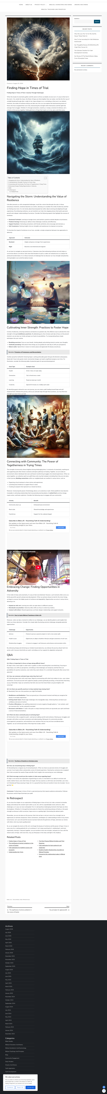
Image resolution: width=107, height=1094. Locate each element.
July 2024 (8, 1010)
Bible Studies (9, 1041)
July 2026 (8, 932)
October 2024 (9, 1000)
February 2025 (9, 990)
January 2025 (9, 993)
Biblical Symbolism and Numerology (15, 1048)
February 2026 (9, 949)
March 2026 (8, 946)
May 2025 (8, 980)
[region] (20, 1082)
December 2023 (10, 1034)
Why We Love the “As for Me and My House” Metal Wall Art (85, 35)
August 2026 (9, 929)
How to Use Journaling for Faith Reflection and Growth (86, 40)
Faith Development (10, 1072)
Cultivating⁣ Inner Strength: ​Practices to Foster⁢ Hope (22, 182)
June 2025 (8, 976)
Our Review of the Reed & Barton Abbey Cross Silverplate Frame (86, 57)
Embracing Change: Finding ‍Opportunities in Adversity (22, 186)
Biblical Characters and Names (60, 4)
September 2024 (10, 1003)
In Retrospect (12, 190)
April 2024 (8, 1020)
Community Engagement (12, 1058)
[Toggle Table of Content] (44, 178)
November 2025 (10, 959)
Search (76, 18)
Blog (6, 1055)
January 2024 (9, 1030)
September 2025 (10, 966)
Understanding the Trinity (16, 852)
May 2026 (8, 939)
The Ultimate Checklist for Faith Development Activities (83, 52)
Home (21, 4)
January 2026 (9, 953)
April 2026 (8, 943)
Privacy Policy (40, 4)
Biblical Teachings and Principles (53, 9)
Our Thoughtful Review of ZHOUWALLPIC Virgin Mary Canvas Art (86, 46)
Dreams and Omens (81, 4)
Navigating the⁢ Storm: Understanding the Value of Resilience (24, 180)
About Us (29, 4)
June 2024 (8, 1013)
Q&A (10, 188)
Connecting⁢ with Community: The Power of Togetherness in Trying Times (27, 184)
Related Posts (15, 191)
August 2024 (9, 1007)
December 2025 (10, 956)
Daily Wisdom (9, 1061)
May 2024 (8, 1017)
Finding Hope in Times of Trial (17, 841)
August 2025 (9, 970)
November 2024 (10, 997)
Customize (10, 1087)
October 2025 (9, 963)
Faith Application (10, 1068)
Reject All (20, 1087)
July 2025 (8, 973)
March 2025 (8, 986)
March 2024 (8, 1024)
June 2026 (8, 936)
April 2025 (8, 983)
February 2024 (9, 1027)
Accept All (30, 1087)
